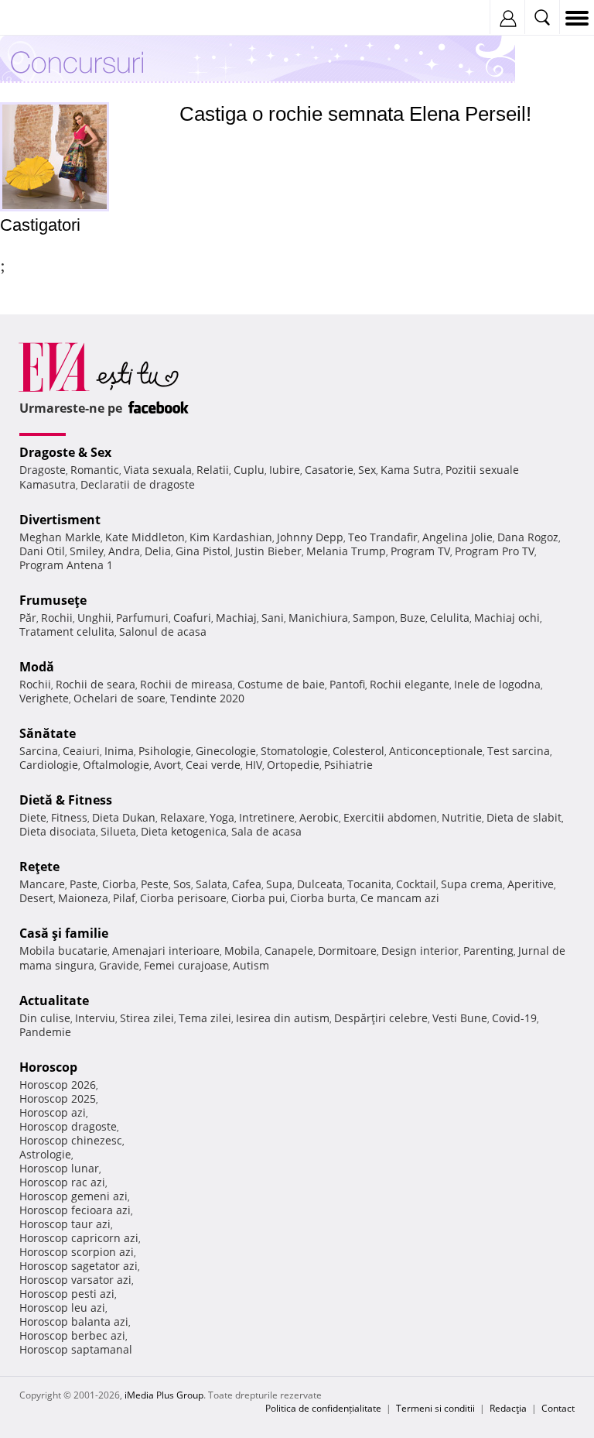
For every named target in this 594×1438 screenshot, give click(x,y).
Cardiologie (48, 764)
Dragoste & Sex (65, 452)
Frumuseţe (53, 600)
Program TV (420, 551)
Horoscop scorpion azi (76, 1251)
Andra (124, 551)
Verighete (44, 698)
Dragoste (42, 469)
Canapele (289, 950)
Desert (36, 898)
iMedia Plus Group (164, 1395)
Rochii (57, 617)
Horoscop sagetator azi (78, 1265)
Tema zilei (205, 1018)
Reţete (39, 866)
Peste (155, 884)
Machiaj (236, 617)
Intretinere (267, 817)
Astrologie (45, 1154)
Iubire (284, 469)
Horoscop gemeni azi (73, 1196)
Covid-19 (514, 1018)
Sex (367, 469)
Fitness (69, 817)
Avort (167, 764)
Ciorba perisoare (183, 898)
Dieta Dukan (123, 817)
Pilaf (124, 898)
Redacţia (508, 1408)
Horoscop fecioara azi (75, 1210)
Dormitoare (347, 950)
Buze (412, 617)
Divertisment (60, 519)
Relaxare (182, 817)
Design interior (420, 950)
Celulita (449, 617)
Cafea (246, 884)
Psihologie (164, 750)
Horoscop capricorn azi (78, 1237)
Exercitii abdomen (390, 817)
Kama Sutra (411, 469)
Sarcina (38, 750)
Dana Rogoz (527, 537)
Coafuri (192, 617)
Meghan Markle (60, 537)
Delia (158, 551)
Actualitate (54, 1000)
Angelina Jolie (457, 537)
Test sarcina (518, 750)
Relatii (212, 469)
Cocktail (416, 884)
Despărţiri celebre (381, 1018)
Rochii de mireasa (186, 684)
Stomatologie (294, 750)
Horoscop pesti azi (66, 1293)
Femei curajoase (186, 965)
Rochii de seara (95, 684)
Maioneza (83, 898)
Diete (32, 817)
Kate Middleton (145, 537)
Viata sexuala (158, 469)
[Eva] (48, 18)
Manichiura (318, 617)
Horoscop (48, 1067)
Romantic (94, 469)
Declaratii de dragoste (137, 484)
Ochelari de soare (119, 698)
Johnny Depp (310, 537)
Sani (272, 617)
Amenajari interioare (166, 950)
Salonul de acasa (163, 631)
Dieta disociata (57, 831)
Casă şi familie (63, 933)
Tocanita (369, 884)
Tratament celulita (66, 631)
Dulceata (320, 884)
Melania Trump (346, 551)
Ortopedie (293, 764)
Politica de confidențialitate (323, 1408)
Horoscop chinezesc (70, 1140)
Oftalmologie (116, 764)
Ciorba (119, 884)
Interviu (95, 1018)
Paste (83, 884)
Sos (182, 884)
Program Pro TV (494, 551)
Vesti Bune (459, 1018)
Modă (36, 666)
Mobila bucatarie (63, 950)
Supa (279, 884)
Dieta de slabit (524, 817)
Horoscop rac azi (62, 1182)
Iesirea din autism (282, 1018)
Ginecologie (226, 750)
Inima (119, 750)
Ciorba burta (323, 898)
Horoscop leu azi (62, 1307)
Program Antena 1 (66, 565)
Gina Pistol (203, 551)
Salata (211, 884)
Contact (558, 1408)
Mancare (42, 884)
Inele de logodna (497, 684)
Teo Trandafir (383, 537)
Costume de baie (281, 684)
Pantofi (347, 684)
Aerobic (319, 817)
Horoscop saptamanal (75, 1349)
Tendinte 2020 (207, 698)
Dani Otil (42, 551)
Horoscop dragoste (68, 1126)
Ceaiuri (81, 750)
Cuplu (249, 469)
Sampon (374, 617)
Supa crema (472, 884)
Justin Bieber (268, 551)
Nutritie (462, 817)
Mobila (242, 950)
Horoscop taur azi (65, 1224)
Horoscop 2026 (57, 1084)
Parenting (488, 950)
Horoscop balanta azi (73, 1321)
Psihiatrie (348, 764)
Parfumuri (142, 617)
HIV (253, 764)
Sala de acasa (266, 831)
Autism (251, 965)
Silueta (118, 831)
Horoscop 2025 (57, 1098)
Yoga (222, 817)
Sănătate (47, 733)
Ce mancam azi (399, 898)
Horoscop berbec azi (72, 1335)
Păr (27, 617)
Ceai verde (213, 764)
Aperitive (530, 884)
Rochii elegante (409, 684)
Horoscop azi (52, 1112)
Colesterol (358, 750)
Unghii (94, 617)
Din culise (44, 1018)
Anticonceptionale (436, 750)
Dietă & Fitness (65, 799)
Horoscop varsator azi (75, 1279)
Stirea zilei (147, 1018)
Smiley (87, 551)
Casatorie (329, 469)
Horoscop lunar (59, 1168)
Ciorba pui (258, 898)
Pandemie (45, 1031)
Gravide (119, 965)
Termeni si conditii (435, 1408)
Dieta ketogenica (184, 831)
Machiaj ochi (507, 617)
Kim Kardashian (230, 537)
